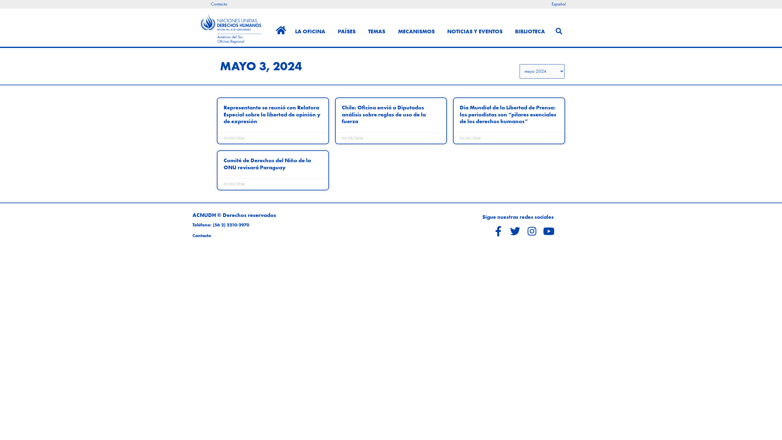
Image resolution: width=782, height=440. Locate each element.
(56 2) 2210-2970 (231, 225)
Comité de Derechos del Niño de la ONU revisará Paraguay (267, 163)
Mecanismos (416, 31)
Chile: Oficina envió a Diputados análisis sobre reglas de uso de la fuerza (384, 114)
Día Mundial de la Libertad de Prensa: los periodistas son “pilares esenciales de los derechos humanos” (508, 114)
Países (347, 31)
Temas (376, 31)
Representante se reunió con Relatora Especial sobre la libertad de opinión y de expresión (272, 114)
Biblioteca (530, 31)
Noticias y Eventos (474, 31)
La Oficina (310, 31)
